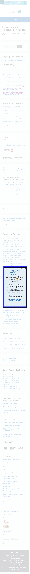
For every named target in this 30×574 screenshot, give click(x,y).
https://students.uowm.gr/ (14, 292)
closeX (23, 268)
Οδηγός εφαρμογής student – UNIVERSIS (15, 300)
